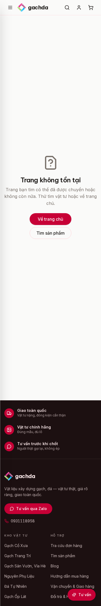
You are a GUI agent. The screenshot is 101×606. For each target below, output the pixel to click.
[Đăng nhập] (79, 7)
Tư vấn (84, 594)
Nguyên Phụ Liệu (19, 576)
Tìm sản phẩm (50, 233)
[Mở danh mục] (10, 7)
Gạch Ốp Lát (15, 596)
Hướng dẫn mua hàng (70, 576)
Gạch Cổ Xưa (16, 545)
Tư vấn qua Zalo (31, 508)
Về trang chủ (50, 219)
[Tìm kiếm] (67, 7)
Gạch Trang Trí (17, 555)
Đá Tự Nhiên (15, 586)
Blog (55, 566)
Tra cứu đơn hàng (66, 545)
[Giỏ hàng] (91, 7)
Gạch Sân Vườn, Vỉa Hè (25, 566)
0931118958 (23, 521)
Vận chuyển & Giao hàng (72, 586)
